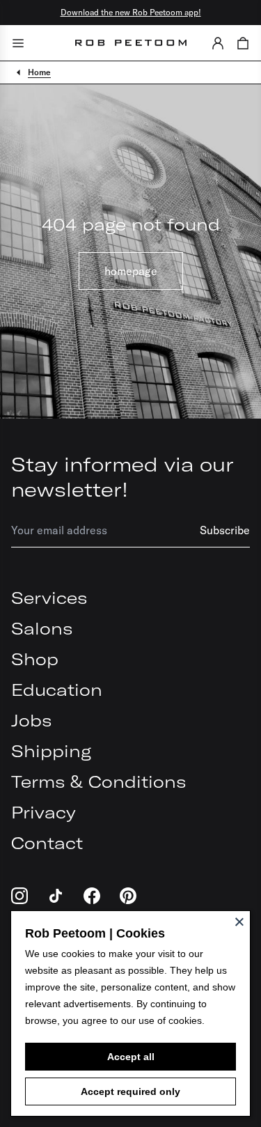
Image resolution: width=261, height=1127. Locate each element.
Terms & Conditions (98, 781)
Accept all (131, 1056)
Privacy (43, 812)
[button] (218, 43)
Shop (34, 658)
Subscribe (225, 530)
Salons (41, 628)
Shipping (51, 750)
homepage (130, 271)
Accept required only (130, 1091)
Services (49, 597)
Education (56, 689)
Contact (47, 842)
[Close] (239, 921)
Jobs (31, 720)
